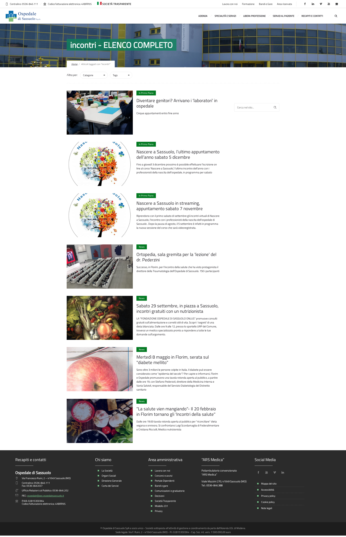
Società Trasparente (165, 501)
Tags (115, 75)
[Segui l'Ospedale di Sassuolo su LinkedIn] (283, 472)
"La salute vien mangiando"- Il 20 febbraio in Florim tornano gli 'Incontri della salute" (176, 411)
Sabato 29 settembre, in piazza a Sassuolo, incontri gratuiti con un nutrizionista (177, 308)
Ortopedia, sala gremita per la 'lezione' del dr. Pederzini (176, 257)
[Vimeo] (321, 4)
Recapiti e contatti (312, 16)
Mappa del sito (268, 483)
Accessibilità (267, 490)
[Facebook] (305, 4)
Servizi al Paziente (283, 16)
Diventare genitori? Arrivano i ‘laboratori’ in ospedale (176, 103)
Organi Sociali (109, 475)
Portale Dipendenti (164, 481)
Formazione (248, 4)
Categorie (88, 75)
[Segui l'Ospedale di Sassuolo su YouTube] (266, 472)
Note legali (266, 508)
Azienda (202, 16)
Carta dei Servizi (110, 486)
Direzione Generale (112, 481)
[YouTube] (329, 4)
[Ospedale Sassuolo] (23, 16)
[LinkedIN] (313, 4)
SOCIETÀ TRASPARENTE (116, 4)
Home (74, 64)
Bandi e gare (161, 486)
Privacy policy (268, 496)
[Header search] (336, 15)
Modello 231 (161, 506)
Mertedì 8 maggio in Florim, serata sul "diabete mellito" (172, 360)
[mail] (337, 4)
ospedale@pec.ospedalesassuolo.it (45, 495)
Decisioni (159, 496)
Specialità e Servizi (225, 16)
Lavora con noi (230, 4)
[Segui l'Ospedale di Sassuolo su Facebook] (258, 472)
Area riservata (284, 4)
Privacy (159, 511)
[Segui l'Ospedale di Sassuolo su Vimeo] (274, 472)
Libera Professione (254, 16)
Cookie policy (268, 502)
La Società (107, 470)
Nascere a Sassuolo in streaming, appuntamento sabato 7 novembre (169, 206)
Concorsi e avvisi (163, 475)
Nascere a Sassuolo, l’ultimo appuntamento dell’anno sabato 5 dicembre (177, 154)
